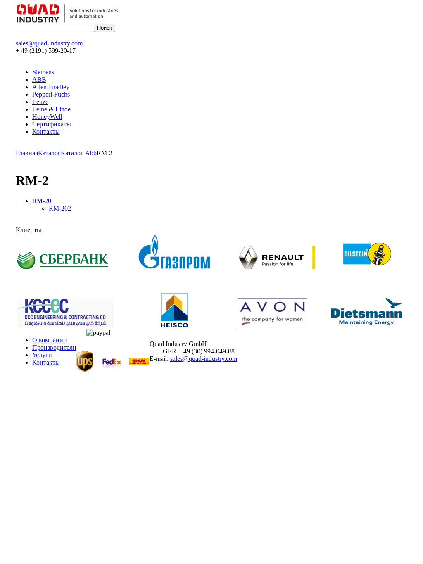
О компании (49, 340)
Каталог (49, 152)
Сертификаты (51, 124)
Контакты (46, 131)
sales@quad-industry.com (49, 43)
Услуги (42, 354)
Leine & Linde (51, 109)
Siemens (43, 72)
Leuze (40, 101)
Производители (54, 347)
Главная (27, 152)
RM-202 (60, 208)
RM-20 (41, 200)
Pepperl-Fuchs (51, 94)
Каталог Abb (79, 152)
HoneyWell (47, 116)
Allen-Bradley (50, 86)
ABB (39, 79)
